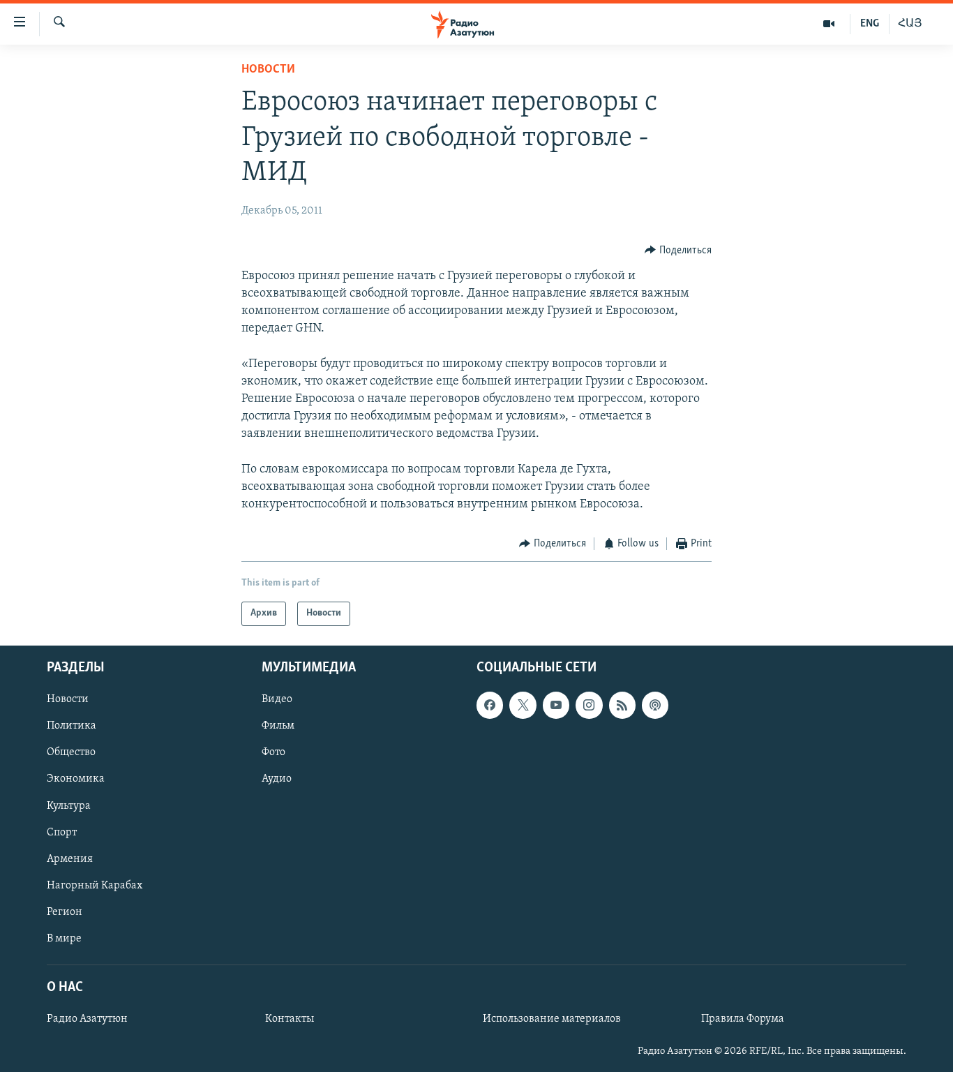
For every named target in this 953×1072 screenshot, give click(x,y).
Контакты (289, 1019)
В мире (64, 938)
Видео (277, 699)
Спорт (62, 832)
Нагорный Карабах (94, 885)
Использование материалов (552, 1019)
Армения (70, 858)
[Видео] (829, 24)
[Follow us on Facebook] (489, 705)
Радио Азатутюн (87, 1019)
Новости (268, 70)
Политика (71, 725)
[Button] (678, 250)
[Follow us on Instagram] (589, 705)
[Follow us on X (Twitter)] (522, 705)
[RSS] (622, 705)
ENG (869, 23)
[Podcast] (655, 705)
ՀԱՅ (910, 23)
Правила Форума (742, 1019)
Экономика (76, 778)
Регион (64, 912)
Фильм (278, 725)
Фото (273, 752)
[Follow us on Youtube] (556, 705)
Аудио (277, 778)
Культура (69, 805)
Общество (71, 752)
